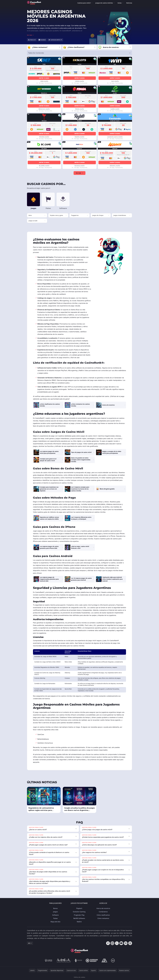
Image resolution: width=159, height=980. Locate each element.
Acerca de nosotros (103, 908)
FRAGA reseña (79, 109)
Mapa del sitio (55, 922)
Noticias (129, 3)
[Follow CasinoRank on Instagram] (112, 943)
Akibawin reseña (115, 165)
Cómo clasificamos (103, 915)
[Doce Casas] (78, 960)
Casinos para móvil (84, 3)
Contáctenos (103, 912)
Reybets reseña (79, 137)
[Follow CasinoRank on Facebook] (108, 943)
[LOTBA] (48, 960)
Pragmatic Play (79, 915)
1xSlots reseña (79, 81)
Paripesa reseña (79, 165)
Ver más (78, 173)
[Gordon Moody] (92, 960)
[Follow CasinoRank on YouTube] (121, 943)
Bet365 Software (79, 918)
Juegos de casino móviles (104, 3)
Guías (119, 3)
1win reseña (115, 81)
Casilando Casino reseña (114, 137)
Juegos (55, 912)
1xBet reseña (44, 81)
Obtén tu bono (44, 78)
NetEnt (79, 922)
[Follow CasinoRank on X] (117, 943)
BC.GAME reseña (44, 165)
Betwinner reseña (44, 109)
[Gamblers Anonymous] (104, 960)
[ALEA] (64, 960)
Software (55, 915)
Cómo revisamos (103, 918)
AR (29, 943)
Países (55, 918)
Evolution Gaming (79, 912)
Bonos (55, 908)
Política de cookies (79, 977)
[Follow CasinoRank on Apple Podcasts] (130, 943)
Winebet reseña (44, 137)
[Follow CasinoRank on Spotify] (126, 943)
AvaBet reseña (114, 109)
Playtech (79, 908)
